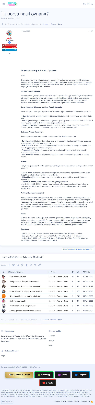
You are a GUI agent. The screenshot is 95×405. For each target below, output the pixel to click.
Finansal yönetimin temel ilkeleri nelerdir (25, 311)
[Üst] (89, 402)
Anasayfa (51, 336)
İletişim (50, 345)
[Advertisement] (57, 51)
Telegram (81, 374)
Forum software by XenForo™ (20, 367)
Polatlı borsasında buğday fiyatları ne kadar (26, 291)
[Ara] (92, 4)
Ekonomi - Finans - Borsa (58, 277)
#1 (92, 31)
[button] (3, 4)
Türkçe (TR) (8, 402)
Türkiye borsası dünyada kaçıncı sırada (24, 282)
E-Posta (47, 383)
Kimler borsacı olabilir (18, 301)
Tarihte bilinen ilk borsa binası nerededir (25, 286)
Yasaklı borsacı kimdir (18, 277)
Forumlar (51, 340)
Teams (62, 374)
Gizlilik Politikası (67, 402)
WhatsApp (44, 374)
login (3, 356)
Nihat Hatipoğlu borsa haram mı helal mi (25, 296)
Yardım (76, 402)
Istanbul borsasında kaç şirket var (22, 306)
